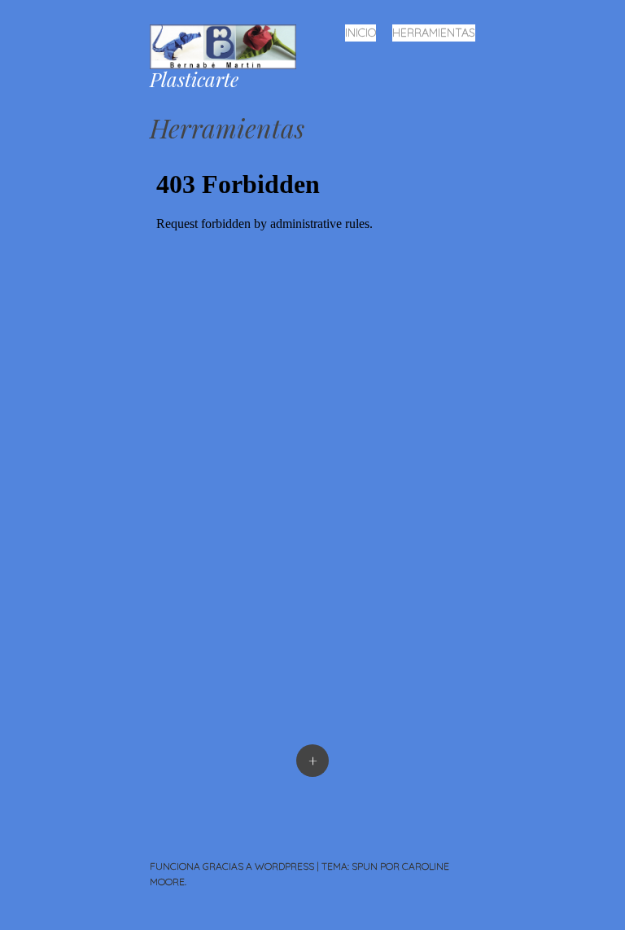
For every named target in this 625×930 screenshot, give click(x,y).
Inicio (360, 32)
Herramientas (433, 32)
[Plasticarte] (229, 45)
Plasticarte (194, 79)
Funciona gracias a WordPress (232, 866)
